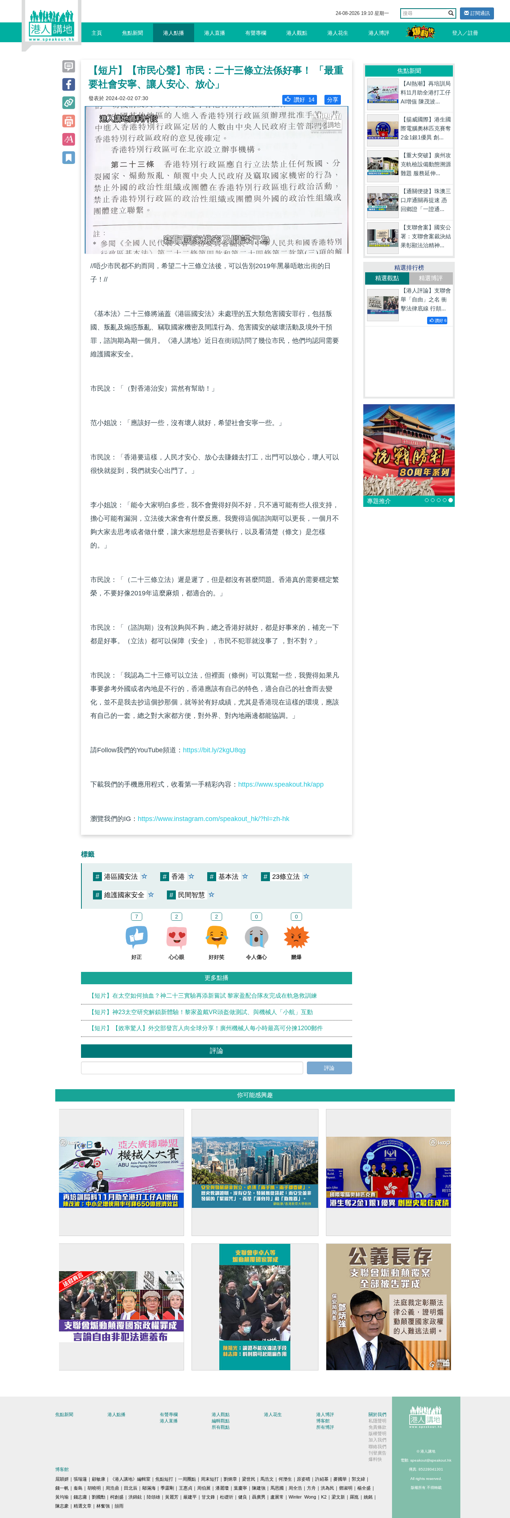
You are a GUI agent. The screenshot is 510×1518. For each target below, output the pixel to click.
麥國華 (340, 1479)
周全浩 (295, 1488)
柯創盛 (117, 1497)
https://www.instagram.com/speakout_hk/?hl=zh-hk (213, 818)
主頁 (96, 33)
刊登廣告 (377, 1453)
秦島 (78, 1488)
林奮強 (103, 1506)
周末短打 (210, 1479)
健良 (242, 1497)
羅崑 (354, 1497)
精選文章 (82, 1506)
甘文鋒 (208, 1497)
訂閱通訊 (479, 13)
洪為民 (327, 1488)
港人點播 (173, 33)
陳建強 (258, 1488)
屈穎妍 (62, 1479)
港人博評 (378, 33)
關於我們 (377, 1414)
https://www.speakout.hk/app (281, 784)
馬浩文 (267, 1479)
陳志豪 (62, 1506)
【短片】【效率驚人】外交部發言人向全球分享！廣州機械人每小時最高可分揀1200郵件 (205, 1028)
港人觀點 (296, 33)
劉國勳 (98, 1497)
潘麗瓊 (222, 1488)
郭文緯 (358, 1479)
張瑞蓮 (80, 1479)
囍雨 (119, 1506)
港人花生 (337, 33)
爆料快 (375, 1459)
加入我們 (377, 1440)
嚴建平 (190, 1497)
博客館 (323, 1420)
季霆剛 (167, 1488)
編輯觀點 (221, 1420)
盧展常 (277, 1497)
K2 (324, 1497)
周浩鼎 (112, 1488)
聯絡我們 (377, 1446)
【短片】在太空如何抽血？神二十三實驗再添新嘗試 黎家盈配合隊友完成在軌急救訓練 (202, 995)
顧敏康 (98, 1479)
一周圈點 (187, 1479)
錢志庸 (80, 1497)
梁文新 (338, 1497)
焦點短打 (164, 1479)
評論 (329, 1068)
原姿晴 (303, 1479)
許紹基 (322, 1479)
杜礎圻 (226, 1497)
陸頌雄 (153, 1497)
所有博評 (325, 1427)
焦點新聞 (132, 33)
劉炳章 (230, 1479)
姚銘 (368, 1497)
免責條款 (377, 1427)
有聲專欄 (255, 33)
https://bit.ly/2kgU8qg (214, 750)
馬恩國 (277, 1488)
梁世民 (248, 1479)
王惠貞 (185, 1488)
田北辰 (130, 1488)
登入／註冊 (465, 33)
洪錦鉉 (135, 1497)
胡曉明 (94, 1488)
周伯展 (204, 1488)
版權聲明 (377, 1433)
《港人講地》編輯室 (130, 1479)
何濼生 (285, 1479)
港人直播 (214, 33)
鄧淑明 (345, 1488)
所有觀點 (221, 1427)
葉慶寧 (240, 1488)
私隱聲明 (377, 1420)
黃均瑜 (62, 1497)
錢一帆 (62, 1488)
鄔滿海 (149, 1488)
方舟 (311, 1488)
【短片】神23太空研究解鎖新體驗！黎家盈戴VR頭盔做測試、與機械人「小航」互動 (200, 1012)
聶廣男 (258, 1497)
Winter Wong (302, 1497)
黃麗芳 (171, 1497)
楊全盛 (364, 1488)
